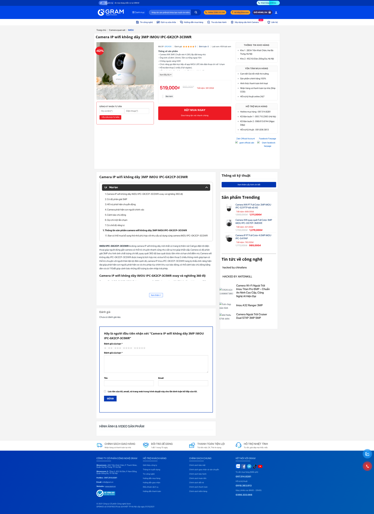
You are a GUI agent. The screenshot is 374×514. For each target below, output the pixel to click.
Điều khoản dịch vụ (150, 487)
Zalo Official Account (245, 138)
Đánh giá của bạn (113, 343)
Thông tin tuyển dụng (151, 469)
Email (161, 378)
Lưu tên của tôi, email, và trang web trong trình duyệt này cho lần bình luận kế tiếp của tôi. (152, 391)
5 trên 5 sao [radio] (139, 348)
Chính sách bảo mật (197, 465)
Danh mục (139, 12)
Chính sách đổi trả (196, 482)
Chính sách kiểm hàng (198, 491)
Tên (106, 378)
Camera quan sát (117, 30)
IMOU (131, 30)
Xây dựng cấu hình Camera (249, 21)
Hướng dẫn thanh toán (152, 491)
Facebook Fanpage (267, 138)
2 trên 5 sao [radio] (110, 348)
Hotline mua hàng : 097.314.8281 (255, 111)
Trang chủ (101, 30)
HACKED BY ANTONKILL (237, 276)
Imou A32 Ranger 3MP (249, 305)
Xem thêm (155, 295)
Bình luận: (204, 46)
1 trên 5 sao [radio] (104, 348)
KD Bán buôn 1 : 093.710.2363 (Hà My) (258, 116)
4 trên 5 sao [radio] (127, 348)
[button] (276, 12)
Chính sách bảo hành (197, 474)
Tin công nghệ (146, 22)
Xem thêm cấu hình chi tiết (249, 184)
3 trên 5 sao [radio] (117, 348)
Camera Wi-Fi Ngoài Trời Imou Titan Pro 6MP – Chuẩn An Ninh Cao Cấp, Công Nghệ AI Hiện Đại (253, 291)
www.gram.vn (110, 486)
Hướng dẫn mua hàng (193, 22)
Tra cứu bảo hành (219, 22)
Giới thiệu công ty (150, 465)
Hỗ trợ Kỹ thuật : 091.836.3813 (254, 129)
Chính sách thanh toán (198, 487)
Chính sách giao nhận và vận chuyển (204, 469)
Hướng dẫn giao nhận (151, 482)
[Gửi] (196, 12)
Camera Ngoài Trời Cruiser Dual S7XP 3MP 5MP (251, 316)
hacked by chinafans (235, 267)
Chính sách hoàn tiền (197, 478)
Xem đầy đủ (165, 75)
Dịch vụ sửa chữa (168, 22)
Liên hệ (274, 22)
